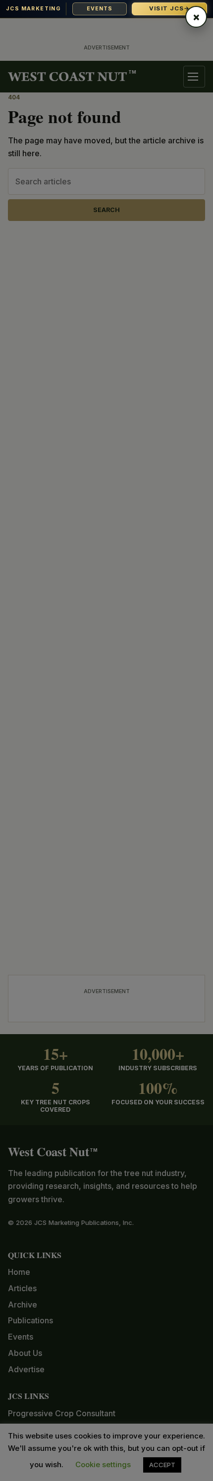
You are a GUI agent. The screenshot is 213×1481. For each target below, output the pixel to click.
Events (100, 8)
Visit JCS (169, 8)
